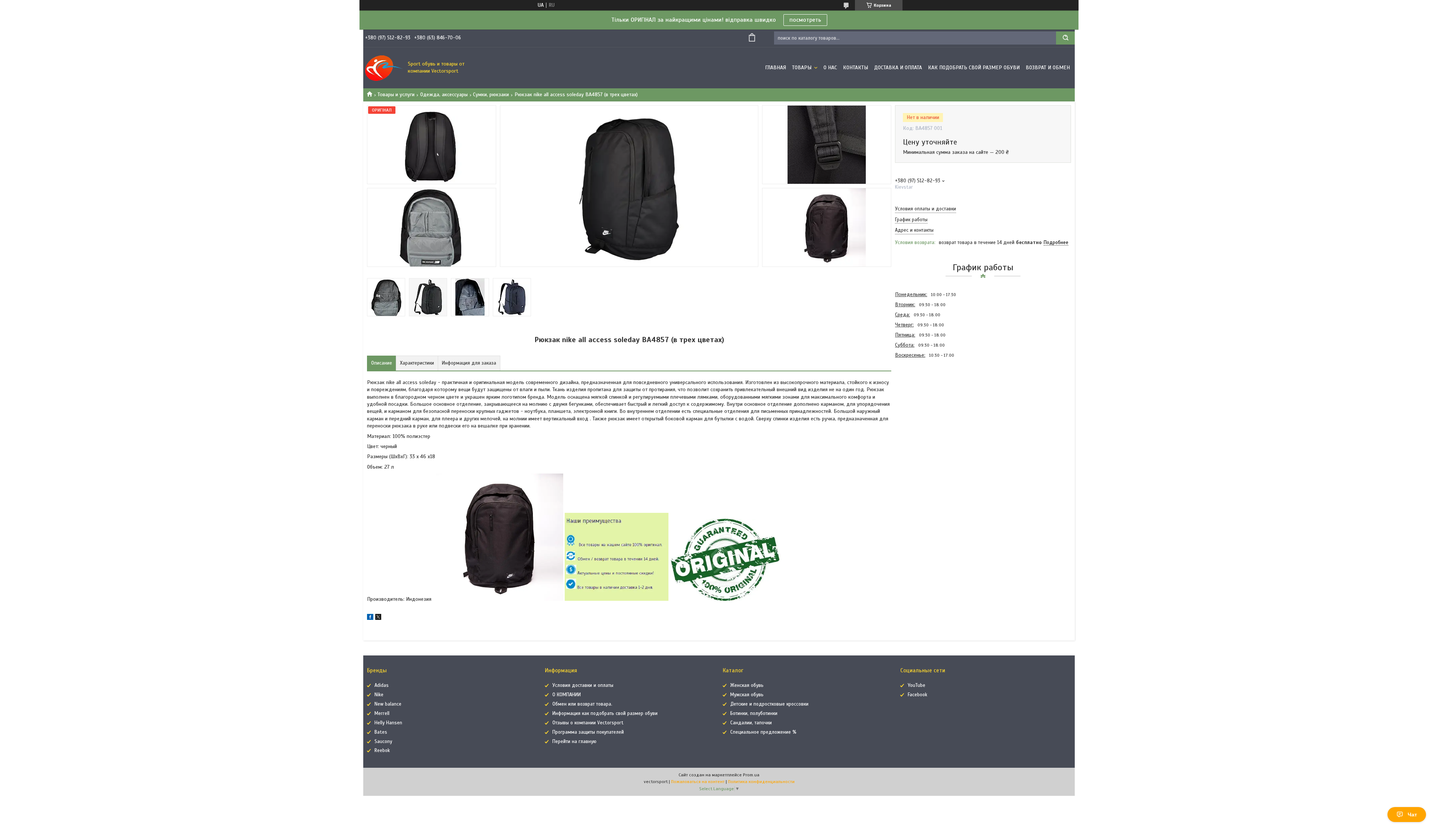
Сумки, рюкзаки (491, 94)
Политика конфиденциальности (761, 781)
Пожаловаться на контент (698, 781)
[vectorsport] (384, 67)
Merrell (381, 713)
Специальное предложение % (763, 732)
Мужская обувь (747, 695)
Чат (1412, 815)
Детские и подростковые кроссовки (769, 704)
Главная (775, 67)
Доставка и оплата (898, 67)
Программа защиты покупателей (588, 732)
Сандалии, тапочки (751, 723)
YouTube (916, 685)
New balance (387, 704)
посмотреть (805, 20)
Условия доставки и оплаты (582, 685)
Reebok (382, 751)
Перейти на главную (574, 742)
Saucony (383, 742)
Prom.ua (751, 774)
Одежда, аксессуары (444, 94)
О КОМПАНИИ (566, 695)
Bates (380, 732)
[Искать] (1065, 38)
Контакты (855, 67)
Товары (802, 67)
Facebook (917, 695)
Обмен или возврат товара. (582, 704)
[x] (378, 618)
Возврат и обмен (1048, 67)
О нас (830, 67)
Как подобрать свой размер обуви (974, 67)
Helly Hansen (388, 723)
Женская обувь (747, 685)
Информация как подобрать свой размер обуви (605, 713)
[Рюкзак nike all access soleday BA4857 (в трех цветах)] (921, 400)
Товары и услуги (396, 94)
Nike (378, 695)
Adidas (381, 685)
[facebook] (370, 618)
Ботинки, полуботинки (753, 713)
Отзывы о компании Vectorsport (588, 723)
